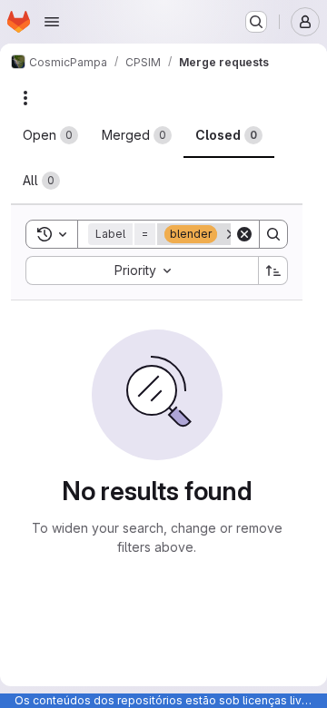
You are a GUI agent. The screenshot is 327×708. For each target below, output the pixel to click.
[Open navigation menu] (51, 21)
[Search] (273, 234)
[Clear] (244, 234)
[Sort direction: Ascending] (273, 270)
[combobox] (141, 270)
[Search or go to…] (256, 22)
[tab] (50, 135)
